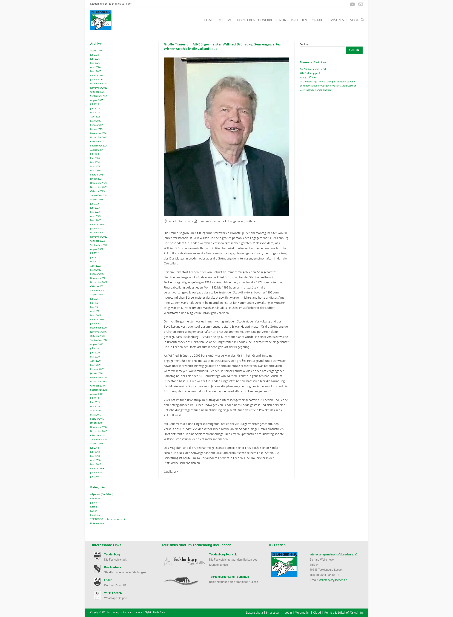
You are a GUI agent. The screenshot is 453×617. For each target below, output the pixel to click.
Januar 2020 (96, 373)
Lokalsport (96, 515)
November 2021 (98, 282)
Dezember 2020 (98, 327)
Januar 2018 (96, 472)
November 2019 (98, 381)
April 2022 (95, 265)
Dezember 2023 (98, 182)
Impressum (273, 613)
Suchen (304, 44)
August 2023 (96, 199)
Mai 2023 (95, 211)
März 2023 (95, 220)
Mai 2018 (95, 455)
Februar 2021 (97, 319)
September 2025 (98, 95)
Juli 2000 (94, 476)
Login (288, 613)
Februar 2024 (97, 174)
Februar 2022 (97, 273)
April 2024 (95, 166)
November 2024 (98, 137)
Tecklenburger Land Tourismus (229, 576)
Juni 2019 (95, 402)
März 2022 (95, 269)
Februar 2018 (97, 468)
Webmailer (302, 613)
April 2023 (95, 216)
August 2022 (96, 249)
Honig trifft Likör (308, 77)
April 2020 (95, 360)
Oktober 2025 (97, 91)
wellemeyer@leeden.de (333, 580)
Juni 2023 (95, 207)
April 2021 (95, 311)
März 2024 (95, 170)
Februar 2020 (97, 369)
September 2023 (98, 195)
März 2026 (95, 71)
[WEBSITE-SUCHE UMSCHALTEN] (362, 20)
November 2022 (98, 236)
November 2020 (98, 331)
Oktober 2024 (97, 141)
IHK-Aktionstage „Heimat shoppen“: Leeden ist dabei (327, 81)
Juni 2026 (95, 58)
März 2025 (95, 120)
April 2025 (95, 116)
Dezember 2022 (98, 232)
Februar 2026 (97, 75)
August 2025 (96, 100)
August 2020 (96, 344)
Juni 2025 (95, 108)
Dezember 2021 (98, 278)
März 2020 (95, 365)
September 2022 (98, 245)
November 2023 (98, 187)
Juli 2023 (94, 203)
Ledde (108, 580)
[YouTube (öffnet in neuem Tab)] (352, 4)
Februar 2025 (97, 124)
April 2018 (95, 460)
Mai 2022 (95, 261)
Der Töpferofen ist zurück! (313, 69)
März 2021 (95, 315)
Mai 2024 (95, 162)
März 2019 (95, 414)
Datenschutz (254, 613)
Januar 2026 (96, 79)
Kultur (93, 510)
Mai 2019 (95, 406)
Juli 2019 (94, 398)
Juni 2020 (95, 352)
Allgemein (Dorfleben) (244, 221)
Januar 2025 (96, 129)
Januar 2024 (96, 178)
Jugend (94, 502)
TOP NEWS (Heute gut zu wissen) (107, 519)
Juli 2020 (94, 348)
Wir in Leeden (113, 593)
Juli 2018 (94, 447)
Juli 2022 (94, 253)
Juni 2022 (95, 257)
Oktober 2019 (97, 385)
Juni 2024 (95, 158)
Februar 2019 (97, 418)
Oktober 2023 (97, 191)
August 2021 (96, 294)
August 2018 (96, 443)
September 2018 (98, 439)
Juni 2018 (95, 451)
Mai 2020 (95, 356)
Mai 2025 (95, 112)
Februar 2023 (97, 224)
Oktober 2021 (97, 286)
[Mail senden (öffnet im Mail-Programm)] (360, 4)
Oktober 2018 (97, 435)
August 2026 (96, 50)
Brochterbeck (112, 567)
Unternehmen (97, 523)
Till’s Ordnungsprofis (311, 73)
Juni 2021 (95, 302)
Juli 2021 (94, 298)
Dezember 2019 (98, 377)
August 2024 (96, 149)
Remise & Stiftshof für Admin (343, 613)
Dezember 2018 (98, 427)
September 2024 (98, 145)
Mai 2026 (95, 62)
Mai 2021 (95, 306)
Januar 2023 (96, 228)
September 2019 (98, 389)
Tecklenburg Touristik (223, 554)
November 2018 (98, 431)
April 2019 (95, 410)
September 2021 (98, 290)
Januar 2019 (96, 422)
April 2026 (95, 67)
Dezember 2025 (98, 83)
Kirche (93, 506)
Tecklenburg (112, 554)
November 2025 (98, 87)
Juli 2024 (94, 153)
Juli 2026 (94, 54)
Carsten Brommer (210, 221)
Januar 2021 (96, 323)
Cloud (317, 613)
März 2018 (95, 464)
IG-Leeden (95, 498)
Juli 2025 (94, 104)
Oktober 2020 (97, 336)
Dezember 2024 (98, 133)
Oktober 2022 (97, 240)
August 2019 (96, 394)
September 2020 (98, 340)
